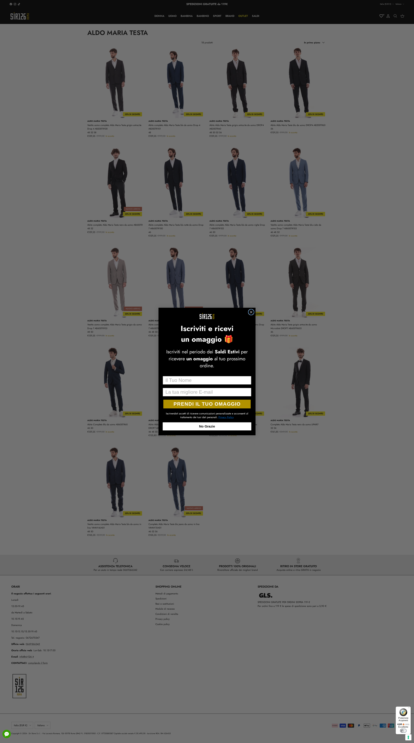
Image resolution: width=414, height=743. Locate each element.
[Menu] (409, 708)
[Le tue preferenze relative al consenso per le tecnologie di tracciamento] (408, 737)
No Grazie (207, 426)
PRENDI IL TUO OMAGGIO (207, 404)
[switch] (403, 731)
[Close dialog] (251, 312)
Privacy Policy (226, 417)
